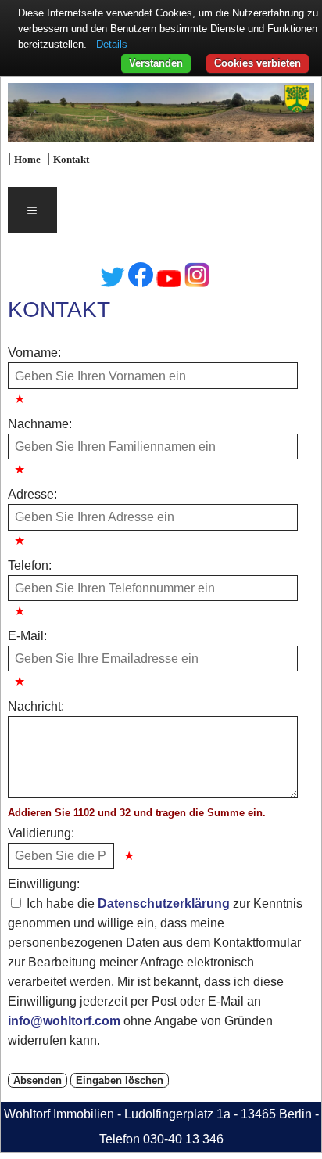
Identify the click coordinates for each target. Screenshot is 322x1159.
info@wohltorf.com (64, 1021)
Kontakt (71, 159)
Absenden (37, 1080)
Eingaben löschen (119, 1080)
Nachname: (40, 424)
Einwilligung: (44, 884)
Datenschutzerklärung (164, 903)
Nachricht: (36, 706)
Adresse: (32, 494)
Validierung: (41, 833)
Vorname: (34, 353)
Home (27, 159)
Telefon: (30, 565)
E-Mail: (27, 636)
